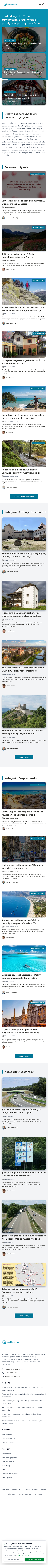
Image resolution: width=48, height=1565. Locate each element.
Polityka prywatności (31, 1489)
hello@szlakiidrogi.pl (12, 1376)
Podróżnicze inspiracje (10, 1474)
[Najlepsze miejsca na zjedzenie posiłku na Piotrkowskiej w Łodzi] (24, 344)
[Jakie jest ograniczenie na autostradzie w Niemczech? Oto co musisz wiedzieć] (24, 1216)
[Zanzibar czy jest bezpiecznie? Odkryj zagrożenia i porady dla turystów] (24, 958)
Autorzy (6, 1429)
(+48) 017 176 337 (11, 1373)
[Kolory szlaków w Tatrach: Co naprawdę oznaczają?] (24, 65)
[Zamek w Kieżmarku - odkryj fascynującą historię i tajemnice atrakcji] (24, 533)
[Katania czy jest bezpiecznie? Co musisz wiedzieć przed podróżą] (24, 849)
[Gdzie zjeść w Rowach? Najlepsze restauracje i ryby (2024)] (24, 39)
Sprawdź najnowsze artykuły (24, 496)
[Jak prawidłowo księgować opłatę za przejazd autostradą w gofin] (24, 1092)
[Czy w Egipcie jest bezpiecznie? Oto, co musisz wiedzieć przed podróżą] (24, 795)
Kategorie (6, 1449)
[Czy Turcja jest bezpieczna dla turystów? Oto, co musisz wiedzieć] (24, 184)
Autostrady (6, 1466)
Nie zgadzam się (13, 1559)
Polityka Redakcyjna (24, 1494)
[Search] (43, 4)
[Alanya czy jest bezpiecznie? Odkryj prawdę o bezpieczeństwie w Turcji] (24, 904)
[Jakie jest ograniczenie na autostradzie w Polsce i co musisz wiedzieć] (24, 1153)
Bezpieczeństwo (8, 1462)
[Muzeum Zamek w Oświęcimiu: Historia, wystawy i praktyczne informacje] (24, 652)
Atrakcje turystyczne (9, 1458)
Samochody (6, 1454)
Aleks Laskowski (12, 1127)
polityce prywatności (24, 1555)
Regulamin (5, 1489)
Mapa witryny (38, 1494)
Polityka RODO (10, 1494)
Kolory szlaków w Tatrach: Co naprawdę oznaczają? (23, 72)
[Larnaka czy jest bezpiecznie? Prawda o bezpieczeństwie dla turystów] (24, 399)
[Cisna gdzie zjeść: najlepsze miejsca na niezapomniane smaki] (24, 92)
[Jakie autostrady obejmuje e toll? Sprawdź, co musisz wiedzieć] (24, 1274)
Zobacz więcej (24, 757)
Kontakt (43, 1489)
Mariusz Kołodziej (12, 571)
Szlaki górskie (7, 1478)
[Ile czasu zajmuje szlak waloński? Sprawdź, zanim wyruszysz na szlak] (24, 453)
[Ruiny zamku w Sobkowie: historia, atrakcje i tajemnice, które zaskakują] (24, 595)
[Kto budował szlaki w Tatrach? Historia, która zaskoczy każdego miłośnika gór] (24, 291)
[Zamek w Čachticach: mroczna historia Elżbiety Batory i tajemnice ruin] (24, 711)
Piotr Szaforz (11, 631)
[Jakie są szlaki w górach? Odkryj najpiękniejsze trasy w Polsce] (24, 238)
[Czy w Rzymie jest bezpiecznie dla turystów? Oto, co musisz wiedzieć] (24, 1013)
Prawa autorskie (17, 1489)
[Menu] (40, 4)
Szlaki (4, 1470)
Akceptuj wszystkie (34, 1559)
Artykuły (6, 1382)
